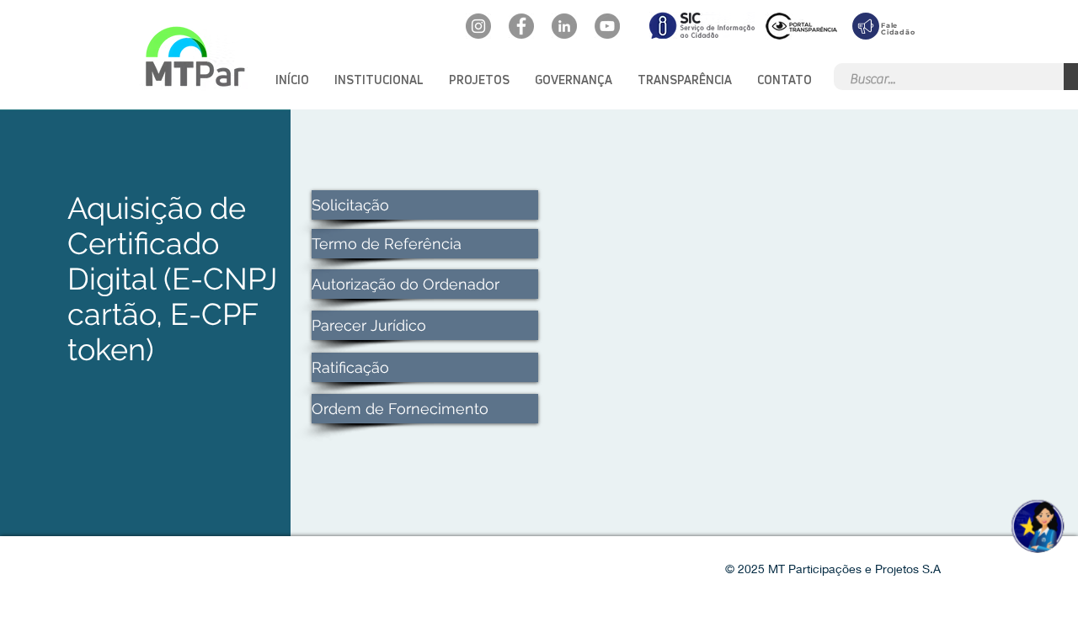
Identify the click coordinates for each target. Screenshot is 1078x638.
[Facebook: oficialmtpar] (521, 26)
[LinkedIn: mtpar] (564, 26)
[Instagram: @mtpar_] (478, 26)
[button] (379, 79)
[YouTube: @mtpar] (607, 26)
